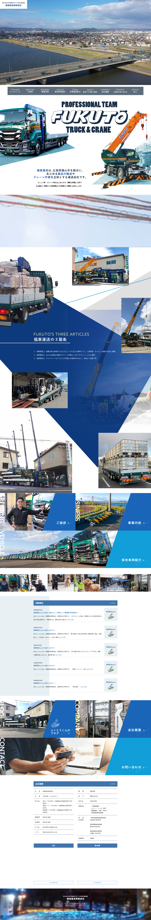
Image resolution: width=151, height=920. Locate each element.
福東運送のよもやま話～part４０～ (45, 630)
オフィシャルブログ (80, 913)
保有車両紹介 (60, 91)
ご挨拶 (30, 91)
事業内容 (45, 91)
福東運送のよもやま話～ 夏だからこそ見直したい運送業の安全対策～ (56, 612)
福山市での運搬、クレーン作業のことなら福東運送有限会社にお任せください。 (134, 0)
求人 (135, 91)
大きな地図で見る (53, 882)
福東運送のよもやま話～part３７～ (45, 683)
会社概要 (105, 91)
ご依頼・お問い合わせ (120, 91)
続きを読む (71, 619)
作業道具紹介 (75, 91)
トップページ (15, 91)
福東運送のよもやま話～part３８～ (45, 665)
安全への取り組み (90, 91)
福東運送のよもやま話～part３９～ (45, 648)
